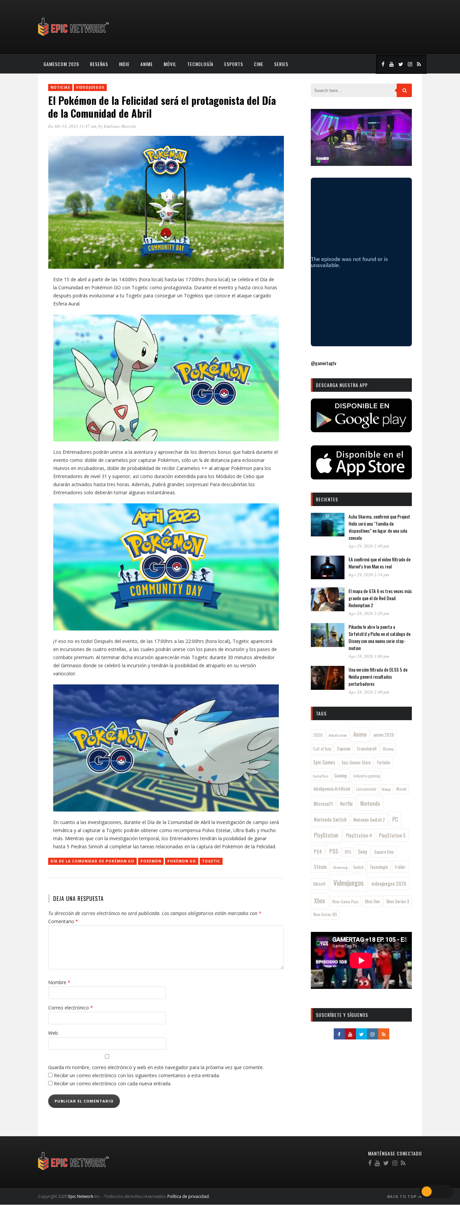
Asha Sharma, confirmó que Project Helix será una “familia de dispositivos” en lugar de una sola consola (379, 527)
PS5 (333, 851)
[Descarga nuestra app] (361, 430)
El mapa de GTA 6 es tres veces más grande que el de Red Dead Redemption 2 (380, 598)
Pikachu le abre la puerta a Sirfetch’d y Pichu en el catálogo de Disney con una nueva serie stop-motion (379, 637)
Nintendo (370, 803)
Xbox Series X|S (325, 914)
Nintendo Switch (330, 819)
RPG (348, 852)
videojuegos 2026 (388, 883)
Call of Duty (322, 749)
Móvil (170, 63)
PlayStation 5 (392, 835)
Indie (124, 63)
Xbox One (372, 901)
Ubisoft (319, 884)
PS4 (318, 851)
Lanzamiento (366, 789)
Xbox (319, 900)
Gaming (340, 775)
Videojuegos (90, 87)
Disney (388, 748)
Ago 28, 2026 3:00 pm (369, 656)
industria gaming (366, 775)
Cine (258, 63)
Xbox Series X (397, 901)
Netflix (346, 803)
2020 (318, 735)
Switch (358, 867)
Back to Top (402, 1196)
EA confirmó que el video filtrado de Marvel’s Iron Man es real (379, 563)
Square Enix (384, 851)
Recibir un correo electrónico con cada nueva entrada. (112, 1083)
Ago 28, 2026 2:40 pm (369, 692)
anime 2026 (383, 735)
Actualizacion (338, 735)
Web (53, 1033)
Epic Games (324, 762)
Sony (362, 851)
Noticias (60, 87)
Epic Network (80, 1196)
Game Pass (320, 775)
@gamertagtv (323, 362)
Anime (146, 63)
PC (395, 819)
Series (281, 63)
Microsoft (323, 803)
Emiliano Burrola (120, 126)
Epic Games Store (356, 762)
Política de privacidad (188, 1196)
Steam (320, 866)
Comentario (63, 921)
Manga (386, 789)
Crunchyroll (366, 748)
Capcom (344, 748)
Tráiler (400, 866)
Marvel (401, 789)
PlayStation (326, 835)
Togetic (211, 861)
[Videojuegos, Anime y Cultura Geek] (74, 36)
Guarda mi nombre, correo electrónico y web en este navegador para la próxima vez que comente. (156, 1067)
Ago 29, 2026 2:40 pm (369, 546)
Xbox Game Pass (345, 901)
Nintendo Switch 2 (369, 819)
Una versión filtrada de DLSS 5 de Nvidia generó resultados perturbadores (378, 676)
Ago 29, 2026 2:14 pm (369, 574)
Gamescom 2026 (61, 63)
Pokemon (150, 861)
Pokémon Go (181, 861)
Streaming (340, 867)
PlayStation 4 (359, 835)
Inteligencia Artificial (332, 788)
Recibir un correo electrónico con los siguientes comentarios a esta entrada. (137, 1075)
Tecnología (200, 63)
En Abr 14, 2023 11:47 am (72, 126)
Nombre (59, 982)
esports (233, 63)
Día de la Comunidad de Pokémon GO (92, 861)
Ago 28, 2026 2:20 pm (369, 613)
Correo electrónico (70, 1007)
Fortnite (383, 762)
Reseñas (99, 63)
